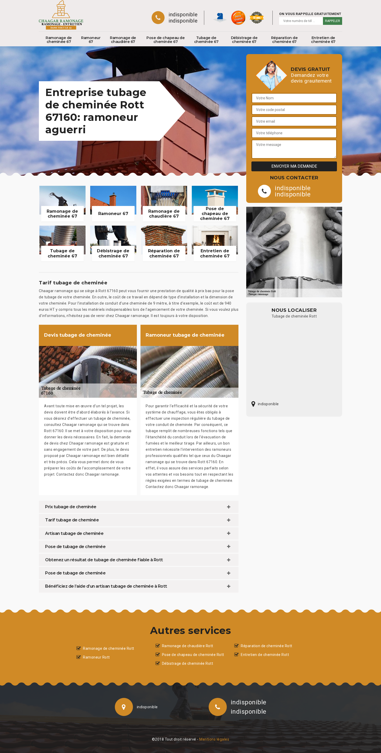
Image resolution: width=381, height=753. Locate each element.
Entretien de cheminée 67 (323, 39)
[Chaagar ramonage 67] (61, 15)
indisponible (182, 14)
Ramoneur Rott (96, 657)
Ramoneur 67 (90, 39)
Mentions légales (214, 739)
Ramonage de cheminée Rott (108, 648)
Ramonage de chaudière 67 (123, 39)
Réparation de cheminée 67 (284, 39)
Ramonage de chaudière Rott (187, 646)
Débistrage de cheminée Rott (187, 663)
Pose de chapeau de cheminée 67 (165, 39)
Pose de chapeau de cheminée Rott (193, 655)
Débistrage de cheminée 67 (244, 39)
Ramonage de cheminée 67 (59, 39)
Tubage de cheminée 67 (206, 39)
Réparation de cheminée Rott (266, 646)
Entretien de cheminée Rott (265, 655)
